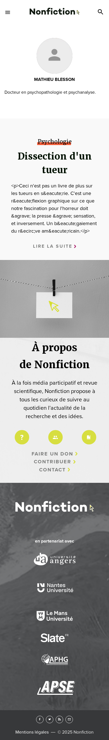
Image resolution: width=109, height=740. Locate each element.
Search (101, 12)
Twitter (49, 719)
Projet (21, 434)
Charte (88, 434)
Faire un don (52, 454)
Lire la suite (52, 246)
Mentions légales (32, 732)
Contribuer (52, 462)
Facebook (40, 719)
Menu (7, 12)
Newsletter (69, 719)
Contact (52, 470)
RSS (59, 719)
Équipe (54, 434)
